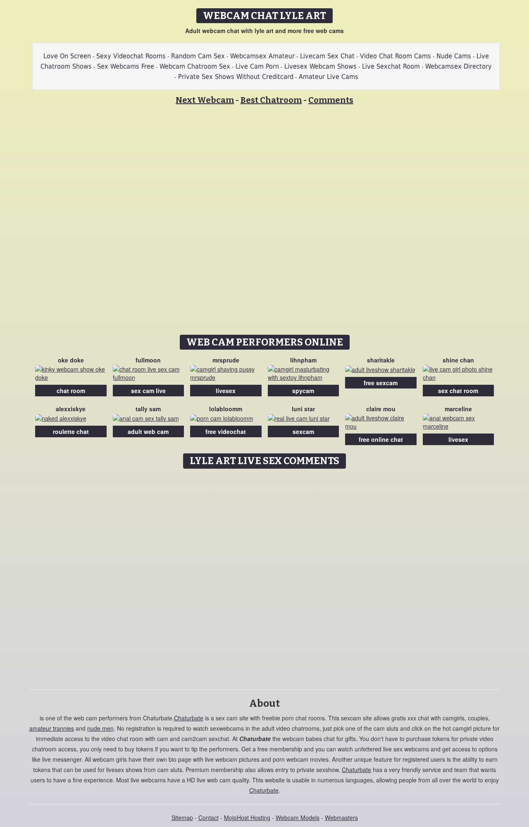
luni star (303, 409)
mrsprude (225, 360)
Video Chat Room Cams (395, 56)
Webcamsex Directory (458, 66)
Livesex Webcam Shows (320, 66)
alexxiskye (71, 409)
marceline (458, 409)
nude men (100, 728)
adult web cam (148, 431)
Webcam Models (297, 817)
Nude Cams (453, 56)
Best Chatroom (271, 100)
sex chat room (458, 390)
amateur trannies (51, 728)
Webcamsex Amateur (262, 56)
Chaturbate (188, 718)
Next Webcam (205, 100)
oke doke (71, 360)
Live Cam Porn (257, 66)
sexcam (303, 431)
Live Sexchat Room (391, 66)
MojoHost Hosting (247, 817)
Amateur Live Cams (328, 77)
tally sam (148, 409)
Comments (330, 100)
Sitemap (182, 817)
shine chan (458, 360)
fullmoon (148, 360)
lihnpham (303, 360)
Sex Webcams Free (125, 66)
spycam (303, 390)
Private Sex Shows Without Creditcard (235, 77)
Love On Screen (67, 56)
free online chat (381, 439)
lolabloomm (225, 409)
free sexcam (381, 383)
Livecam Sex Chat (327, 56)
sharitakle (381, 360)
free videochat (225, 431)
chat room (71, 390)
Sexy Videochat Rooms (131, 56)
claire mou (381, 409)
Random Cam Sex (198, 56)
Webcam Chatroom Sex (195, 66)
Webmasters (341, 817)
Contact (208, 817)
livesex (226, 390)
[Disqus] (264, 576)
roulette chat (71, 431)
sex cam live (148, 390)
